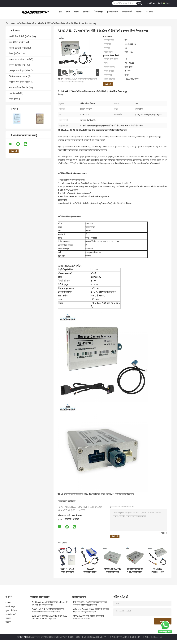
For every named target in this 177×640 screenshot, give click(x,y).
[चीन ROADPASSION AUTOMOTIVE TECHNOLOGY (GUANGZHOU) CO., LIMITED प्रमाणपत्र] (17, 118)
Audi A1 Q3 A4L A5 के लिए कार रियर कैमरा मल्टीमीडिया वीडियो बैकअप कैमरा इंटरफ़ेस (48, 610)
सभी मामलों (149, 12)
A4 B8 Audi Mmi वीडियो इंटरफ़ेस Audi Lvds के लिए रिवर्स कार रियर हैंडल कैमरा (49, 603)
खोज (139, 3)
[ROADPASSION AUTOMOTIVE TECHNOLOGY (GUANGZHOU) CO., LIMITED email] (12, 144)
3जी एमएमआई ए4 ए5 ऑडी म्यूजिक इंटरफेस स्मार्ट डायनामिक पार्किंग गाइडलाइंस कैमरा (90, 603)
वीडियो (76, 12)
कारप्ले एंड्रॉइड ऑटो (17, 65)
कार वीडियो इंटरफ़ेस (17, 42)
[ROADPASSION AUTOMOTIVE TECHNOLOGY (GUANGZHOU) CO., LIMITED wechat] (27, 144)
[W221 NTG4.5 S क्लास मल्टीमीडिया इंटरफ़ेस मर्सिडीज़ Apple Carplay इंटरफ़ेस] (67, 556)
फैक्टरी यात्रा (98, 12)
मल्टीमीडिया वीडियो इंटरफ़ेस (26, 23)
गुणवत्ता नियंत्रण (112, 12)
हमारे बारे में (86, 12)
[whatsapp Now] (165, 627)
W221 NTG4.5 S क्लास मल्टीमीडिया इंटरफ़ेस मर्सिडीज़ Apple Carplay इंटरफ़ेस (67, 570)
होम (60, 12)
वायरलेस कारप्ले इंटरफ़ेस (19, 59)
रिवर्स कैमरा (13, 99)
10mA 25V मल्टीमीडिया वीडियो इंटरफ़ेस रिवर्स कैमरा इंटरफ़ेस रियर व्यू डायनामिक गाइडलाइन (90, 570)
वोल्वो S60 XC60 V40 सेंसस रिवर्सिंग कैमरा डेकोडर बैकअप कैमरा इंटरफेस (112, 570)
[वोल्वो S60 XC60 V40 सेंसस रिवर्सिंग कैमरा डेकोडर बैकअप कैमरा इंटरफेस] (112, 556)
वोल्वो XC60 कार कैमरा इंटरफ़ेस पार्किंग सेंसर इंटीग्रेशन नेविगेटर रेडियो (88, 617)
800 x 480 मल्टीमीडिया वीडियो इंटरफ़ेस (97, 494)
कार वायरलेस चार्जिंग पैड (18, 87)
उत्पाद (68, 12)
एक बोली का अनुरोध (153, 3)
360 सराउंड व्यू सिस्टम (18, 76)
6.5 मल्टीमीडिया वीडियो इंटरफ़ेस (72, 494)
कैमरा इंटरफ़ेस (14, 53)
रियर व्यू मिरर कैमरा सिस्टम (19, 82)
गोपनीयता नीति (22, 637)
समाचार (138, 12)
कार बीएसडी (14, 93)
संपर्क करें (108, 84)
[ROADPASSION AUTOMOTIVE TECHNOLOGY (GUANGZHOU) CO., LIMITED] (35, 12)
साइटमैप (8, 622)
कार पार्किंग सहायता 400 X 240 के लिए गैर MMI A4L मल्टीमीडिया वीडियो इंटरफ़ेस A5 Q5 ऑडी (135, 570)
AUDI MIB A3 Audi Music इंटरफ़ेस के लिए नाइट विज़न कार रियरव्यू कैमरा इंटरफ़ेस (91, 610)
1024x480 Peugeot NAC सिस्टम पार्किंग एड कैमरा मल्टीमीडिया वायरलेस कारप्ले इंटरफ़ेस (158, 570)
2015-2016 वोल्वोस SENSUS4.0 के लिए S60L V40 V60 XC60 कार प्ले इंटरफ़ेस (49, 617)
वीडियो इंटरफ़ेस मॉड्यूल (18, 48)
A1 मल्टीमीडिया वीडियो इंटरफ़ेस (123, 494)
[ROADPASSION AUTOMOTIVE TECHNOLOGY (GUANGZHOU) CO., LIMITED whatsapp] (19, 144)
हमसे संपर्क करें (127, 12)
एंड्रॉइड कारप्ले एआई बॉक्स (19, 70)
